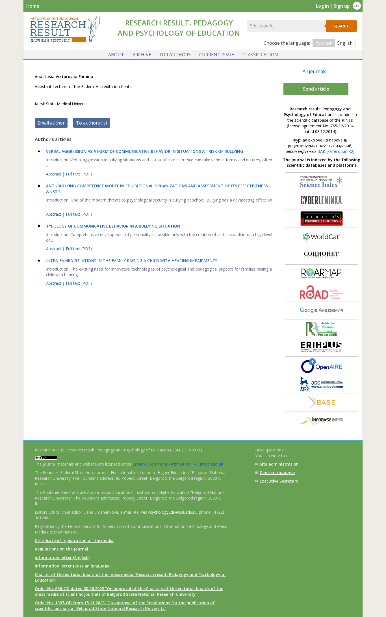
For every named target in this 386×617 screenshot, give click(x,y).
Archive (142, 55)
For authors (175, 55)
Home (32, 6)
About (116, 55)
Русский (324, 43)
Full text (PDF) (79, 174)
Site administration (279, 464)
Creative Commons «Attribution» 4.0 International (178, 464)
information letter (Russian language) (72, 566)
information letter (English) (62, 557)
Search (341, 26)
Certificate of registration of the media (74, 540)
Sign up (342, 6)
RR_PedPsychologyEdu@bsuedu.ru (165, 512)
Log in (322, 6)
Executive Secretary (279, 481)
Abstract (54, 174)
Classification (260, 55)
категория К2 (340, 151)
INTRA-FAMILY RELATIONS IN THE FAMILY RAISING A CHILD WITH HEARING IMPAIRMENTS (131, 260)
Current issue (216, 55)
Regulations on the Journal (61, 549)
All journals (314, 71)
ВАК (321, 151)
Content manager (277, 472)
